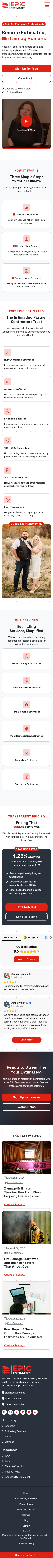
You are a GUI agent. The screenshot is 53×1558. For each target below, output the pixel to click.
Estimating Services (15, 1431)
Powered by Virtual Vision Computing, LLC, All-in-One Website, (26, 1536)
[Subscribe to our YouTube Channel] (29, 1412)
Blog (7, 1461)
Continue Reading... (14, 1204)
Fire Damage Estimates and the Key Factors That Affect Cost (21, 1263)
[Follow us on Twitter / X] (16, 1412)
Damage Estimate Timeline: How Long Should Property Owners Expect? (24, 1192)
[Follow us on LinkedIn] (22, 1412)
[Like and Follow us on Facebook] (4, 1412)
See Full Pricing (26, 917)
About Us (10, 1425)
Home (26, 1493)
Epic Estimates (15, 1182)
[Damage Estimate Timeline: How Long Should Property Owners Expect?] (26, 1157)
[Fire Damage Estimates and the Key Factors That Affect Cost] (26, 1227)
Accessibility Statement (17, 1476)
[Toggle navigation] (47, 5)
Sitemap (26, 1515)
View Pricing (26, 78)
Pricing (8, 1436)
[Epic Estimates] (13, 5)
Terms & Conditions (15, 1466)
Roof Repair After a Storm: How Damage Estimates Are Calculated (23, 1333)
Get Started (24, 907)
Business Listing (26, 1543)
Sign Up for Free (26, 68)
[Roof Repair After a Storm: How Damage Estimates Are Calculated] (26, 1298)
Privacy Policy (12, 1471)
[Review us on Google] (35, 1412)
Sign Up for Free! (25, 1555)
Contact (9, 1441)
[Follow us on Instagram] (10, 1412)
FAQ (7, 1455)
